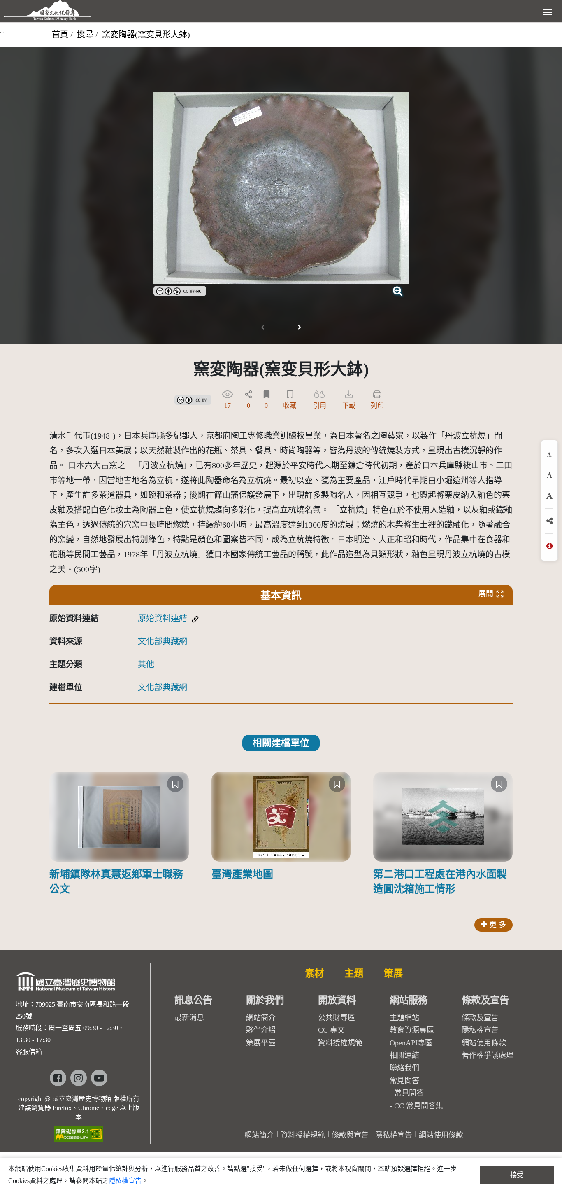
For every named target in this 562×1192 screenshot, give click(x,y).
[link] (179, 290)
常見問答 (409, 1093)
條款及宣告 (480, 1018)
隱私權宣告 (480, 1030)
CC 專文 (331, 1030)
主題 (353, 973)
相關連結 (404, 1055)
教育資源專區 (412, 1030)
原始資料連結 (162, 618)
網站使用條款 (484, 1043)
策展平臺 (261, 1043)
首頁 (60, 34)
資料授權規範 (340, 1043)
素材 (314, 973)
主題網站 (404, 1018)
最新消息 (189, 1018)
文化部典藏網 (162, 641)
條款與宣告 (350, 1135)
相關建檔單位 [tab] (281, 743)
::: (2, 31)
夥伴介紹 (261, 1030)
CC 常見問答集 (418, 1106)
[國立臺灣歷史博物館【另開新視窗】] (66, 983)
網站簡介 (261, 1018)
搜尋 (85, 34)
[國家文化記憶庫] (47, 10)
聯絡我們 (404, 1068)
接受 (516, 1174)
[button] (299, 327)
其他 (146, 664)
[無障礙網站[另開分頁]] (78, 1131)
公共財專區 (336, 1018)
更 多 (497, 925)
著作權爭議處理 (487, 1055)
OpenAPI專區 (411, 1043)
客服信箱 (29, 1051)
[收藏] (175, 784)
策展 (393, 973)
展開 (485, 594)
